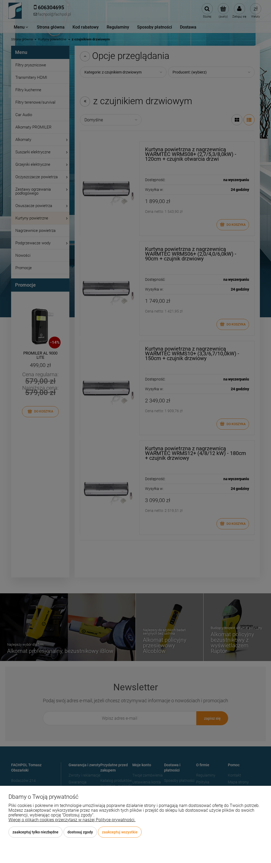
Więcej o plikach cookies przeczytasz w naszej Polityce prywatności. (72, 819)
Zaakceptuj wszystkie (120, 832)
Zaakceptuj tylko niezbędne (35, 832)
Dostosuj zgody (80, 832)
